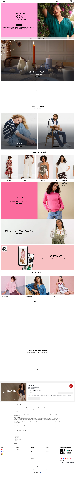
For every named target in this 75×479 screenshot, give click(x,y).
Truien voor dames (17, 436)
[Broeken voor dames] (26, 168)
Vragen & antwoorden (18, 449)
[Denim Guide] (19, 131)
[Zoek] (66, 1)
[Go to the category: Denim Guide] (37, 107)
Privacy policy (32, 396)
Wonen (44, 38)
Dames (31, 38)
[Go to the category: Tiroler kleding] (37, 231)
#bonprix (37, 301)
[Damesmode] (19, 21)
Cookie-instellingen (40, 469)
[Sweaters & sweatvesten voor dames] (19, 200)
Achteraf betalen (5, 458)
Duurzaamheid (47, 451)
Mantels (16, 438)
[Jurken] (9, 168)
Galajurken (16, 431)
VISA (3, 451)
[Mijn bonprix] (68, 1)
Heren (35, 38)
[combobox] (60, 1)
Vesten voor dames (17, 437)
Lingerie (16, 441)
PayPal (4, 456)
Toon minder (15, 443)
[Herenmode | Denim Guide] (56, 131)
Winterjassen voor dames (18, 439)
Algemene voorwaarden (18, 469)
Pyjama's (16, 440)
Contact (17, 458)
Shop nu (19, 24)
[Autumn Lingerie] (62, 287)
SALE (31, 456)
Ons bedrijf (47, 449)
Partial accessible (24, 469)
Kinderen (39, 38)
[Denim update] (37, 287)
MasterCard (4, 449)
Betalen (17, 453)
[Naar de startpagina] (5, 1)
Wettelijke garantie (57, 469)
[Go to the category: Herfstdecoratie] (37, 60)
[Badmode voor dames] (44, 168)
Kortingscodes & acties (18, 460)
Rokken (16, 435)
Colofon (45, 469)
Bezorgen (17, 451)
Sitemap (35, 469)
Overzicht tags (32, 458)
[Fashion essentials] (13, 287)
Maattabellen (17, 456)
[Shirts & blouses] (61, 168)
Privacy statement (30, 469)
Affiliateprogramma (48, 453)
